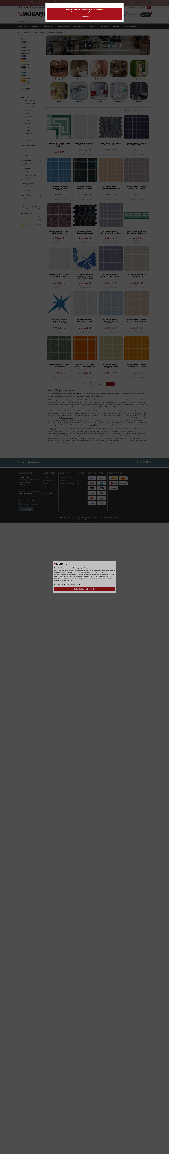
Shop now (85, 17)
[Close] (121, 5)
